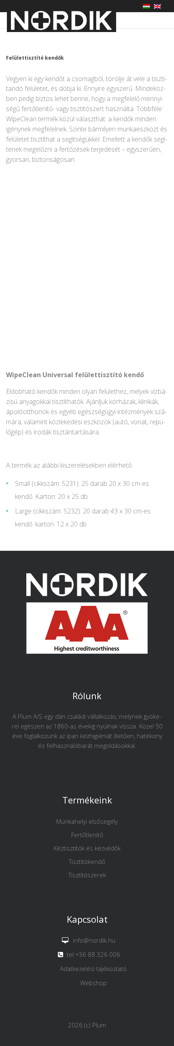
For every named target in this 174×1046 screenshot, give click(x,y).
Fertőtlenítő (87, 835)
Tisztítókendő (87, 861)
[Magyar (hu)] (146, 5)
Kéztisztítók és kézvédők (87, 848)
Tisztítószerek (87, 875)
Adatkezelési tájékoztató (93, 968)
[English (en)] (157, 5)
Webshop (93, 983)
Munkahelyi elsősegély (87, 821)
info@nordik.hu (94, 940)
